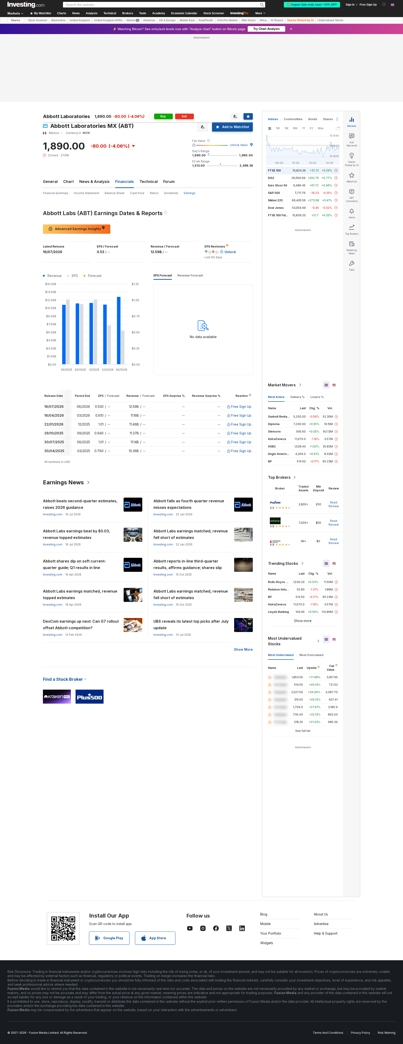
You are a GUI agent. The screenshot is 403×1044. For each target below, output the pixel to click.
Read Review (334, 504)
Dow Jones (276, 207)
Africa (263, 20)
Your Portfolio (270, 933)
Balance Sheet (115, 193)
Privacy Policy (360, 1032)
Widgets (266, 943)
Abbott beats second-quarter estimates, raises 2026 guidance (80, 504)
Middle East (187, 20)
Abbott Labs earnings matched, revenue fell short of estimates (190, 534)
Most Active (58, 20)
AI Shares (277, 20)
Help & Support (325, 933)
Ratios (154, 193)
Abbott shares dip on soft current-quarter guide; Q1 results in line (74, 564)
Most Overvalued (311, 655)
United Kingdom (79, 20)
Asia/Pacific (205, 20)
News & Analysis (94, 181)
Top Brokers (279, 477)
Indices (273, 119)
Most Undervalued (281, 655)
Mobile (265, 924)
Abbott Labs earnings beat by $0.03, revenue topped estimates (76, 534)
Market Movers (282, 385)
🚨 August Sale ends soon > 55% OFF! (312, 4)
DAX (271, 178)
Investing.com (52, 514)
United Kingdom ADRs (108, 20)
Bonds (312, 119)
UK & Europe (167, 20)
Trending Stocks (283, 563)
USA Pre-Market (227, 20)
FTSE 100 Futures (280, 215)
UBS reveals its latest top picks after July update (191, 624)
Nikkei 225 (275, 200)
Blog (263, 914)
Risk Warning (386, 1032)
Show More (243, 649)
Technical (148, 181)
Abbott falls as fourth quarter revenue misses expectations (188, 504)
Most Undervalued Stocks (285, 641)
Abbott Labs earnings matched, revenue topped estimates (80, 594)
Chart (68, 181)
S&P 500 (274, 193)
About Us (321, 914)
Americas (149, 20)
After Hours (248, 20)
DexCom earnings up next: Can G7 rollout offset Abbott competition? (81, 624)
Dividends (171, 193)
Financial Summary (55, 193)
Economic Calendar (184, 13)
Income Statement (86, 193)
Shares (15, 20)
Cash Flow (137, 193)
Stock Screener (213, 13)
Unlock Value (239, 145)
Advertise (321, 924)
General (50, 181)
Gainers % (297, 397)
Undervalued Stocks (330, 20)
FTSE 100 (274, 170)
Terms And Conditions (328, 1032)
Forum (169, 181)
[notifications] (384, 4)
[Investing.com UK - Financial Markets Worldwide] (25, 4)
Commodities (293, 119)
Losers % (317, 397)
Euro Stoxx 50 (277, 185)
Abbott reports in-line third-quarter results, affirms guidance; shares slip (187, 564)
